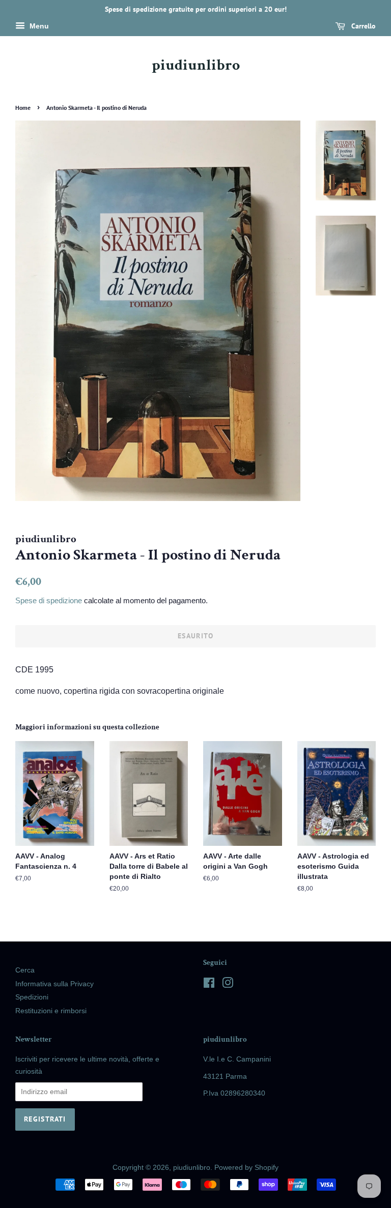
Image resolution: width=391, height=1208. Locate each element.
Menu (38, 26)
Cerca (25, 970)
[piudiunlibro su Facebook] (209, 985)
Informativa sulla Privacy (54, 984)
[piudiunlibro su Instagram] (227, 985)
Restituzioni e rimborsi (51, 1011)
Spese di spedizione (48, 600)
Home (23, 107)
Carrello (362, 26)
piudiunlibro (196, 65)
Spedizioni (31, 997)
